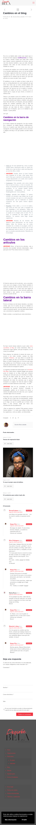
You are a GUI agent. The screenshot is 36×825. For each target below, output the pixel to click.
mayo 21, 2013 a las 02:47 (16, 611)
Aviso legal (10, 787)
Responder (28, 510)
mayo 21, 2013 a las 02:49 (16, 525)
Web (4, 701)
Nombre (5, 687)
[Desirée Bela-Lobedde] (6, 2)
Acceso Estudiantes (12, 777)
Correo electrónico (8, 694)
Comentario (6, 667)
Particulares (10, 756)
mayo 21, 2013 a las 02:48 (16, 571)
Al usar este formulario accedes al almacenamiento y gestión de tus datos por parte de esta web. (18, 709)
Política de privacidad (13, 793)
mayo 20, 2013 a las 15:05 (15, 628)
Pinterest (11, 358)
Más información (11, 820)
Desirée (9, 770)
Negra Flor (13, 524)
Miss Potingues (14, 540)
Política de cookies (12, 790)
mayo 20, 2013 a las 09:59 (15, 594)
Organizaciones (11, 753)
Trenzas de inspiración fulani (11, 439)
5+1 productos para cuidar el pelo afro (14, 495)
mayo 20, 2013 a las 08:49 (15, 512)
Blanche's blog (14, 626)
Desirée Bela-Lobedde (18, 16)
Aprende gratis (11, 774)
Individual (12, 763)
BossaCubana (13, 510)
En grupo (12, 760)
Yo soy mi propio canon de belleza (13, 482)
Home (8, 750)
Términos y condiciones (13, 796)
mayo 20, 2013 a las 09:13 (15, 542)
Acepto (24, 819)
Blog (8, 767)
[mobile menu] (33, 2)
